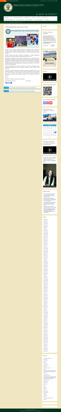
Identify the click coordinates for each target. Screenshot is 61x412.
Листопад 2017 (46, 348)
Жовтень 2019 (46, 324)
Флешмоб (45, 399)
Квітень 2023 (45, 272)
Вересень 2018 (46, 338)
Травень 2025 (46, 240)
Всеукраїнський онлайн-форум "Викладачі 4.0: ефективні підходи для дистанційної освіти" (50, 371)
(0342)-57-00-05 (41, 13)
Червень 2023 (46, 269)
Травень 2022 (46, 287)
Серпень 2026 (46, 219)
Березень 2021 (46, 306)
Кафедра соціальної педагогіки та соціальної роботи (28, 5)
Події (11, 17)
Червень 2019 (46, 327)
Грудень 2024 (46, 247)
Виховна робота (27, 17)
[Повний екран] (55, 79)
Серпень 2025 (46, 236)
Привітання (45, 388)
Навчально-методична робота (18, 17)
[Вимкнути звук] (53, 79)
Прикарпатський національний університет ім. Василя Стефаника (29, 410)
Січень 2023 (45, 276)
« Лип (49, 137)
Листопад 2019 (46, 323)
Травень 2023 (46, 270)
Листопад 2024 (46, 248)
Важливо (45, 366)
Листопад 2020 (46, 312)
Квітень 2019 (45, 330)
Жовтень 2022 (46, 280)
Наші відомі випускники (19, 19)
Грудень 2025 (46, 230)
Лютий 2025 (45, 244)
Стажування (45, 395)
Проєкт (45, 389)
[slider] (49, 120)
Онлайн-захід (46, 382)
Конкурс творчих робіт (47, 375)
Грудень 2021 (46, 294)
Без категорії (45, 363)
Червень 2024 (46, 252)
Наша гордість (46, 381)
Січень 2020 (45, 320)
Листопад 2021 (46, 295)
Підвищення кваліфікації (28, 19)
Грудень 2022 (46, 277)
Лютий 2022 (45, 291)
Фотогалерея (47, 19)
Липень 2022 (45, 284)
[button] (50, 77)
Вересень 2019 (46, 326)
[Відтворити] (44, 79)
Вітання (45, 369)
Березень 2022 (46, 290)
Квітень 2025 (45, 241)
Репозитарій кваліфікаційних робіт (9, 19)
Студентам (33, 17)
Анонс (44, 362)
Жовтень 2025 (46, 233)
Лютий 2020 (45, 319)
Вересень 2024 (46, 251)
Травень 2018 (46, 341)
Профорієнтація (46, 392)
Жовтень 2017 (46, 349)
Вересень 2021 (46, 298)
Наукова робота (45, 17)
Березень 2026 (46, 226)
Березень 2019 (46, 331)
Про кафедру (6, 17)
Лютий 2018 (45, 345)
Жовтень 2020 (46, 313)
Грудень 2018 (46, 334)
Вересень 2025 (46, 234)
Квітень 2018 (45, 342)
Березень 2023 (46, 273)
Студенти (45, 396)
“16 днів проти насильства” (48, 358)
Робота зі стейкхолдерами (38, 19)
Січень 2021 (45, 309)
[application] (49, 77)
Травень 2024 (46, 254)
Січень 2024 (45, 259)
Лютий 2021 (45, 308)
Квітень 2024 (45, 255)
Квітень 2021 (45, 305)
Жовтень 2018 (46, 337)
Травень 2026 (46, 223)
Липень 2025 (45, 237)
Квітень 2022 (45, 288)
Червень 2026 (46, 222)
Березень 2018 (46, 344)
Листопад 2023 (46, 262)
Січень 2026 (45, 229)
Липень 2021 (45, 301)
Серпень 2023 (46, 266)
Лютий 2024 (45, 258)
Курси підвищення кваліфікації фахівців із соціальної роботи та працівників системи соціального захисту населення (50, 377)
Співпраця (45, 393)
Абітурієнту (39, 17)
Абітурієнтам (45, 359)
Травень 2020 (46, 316)
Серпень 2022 (46, 283)
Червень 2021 (46, 302)
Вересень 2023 (46, 265)
